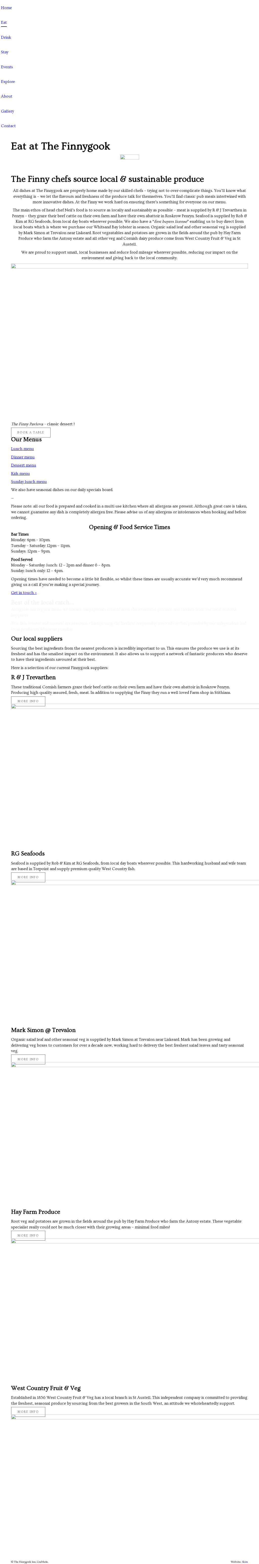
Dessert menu (23, 465)
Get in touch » (24, 592)
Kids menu (20, 473)
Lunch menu (22, 449)
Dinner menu (23, 457)
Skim (245, 1561)
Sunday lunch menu (29, 481)
